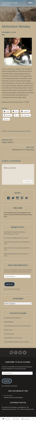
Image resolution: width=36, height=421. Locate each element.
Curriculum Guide (9, 334)
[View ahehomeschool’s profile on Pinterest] (22, 198)
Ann (3, 35)
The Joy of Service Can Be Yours (13, 242)
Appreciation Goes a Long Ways (13, 248)
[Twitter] (24, 351)
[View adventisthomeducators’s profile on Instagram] (18, 198)
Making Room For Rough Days (23, 148)
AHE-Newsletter (8, 395)
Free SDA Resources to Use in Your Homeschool (17, 326)
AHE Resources (8, 330)
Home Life (10, 131)
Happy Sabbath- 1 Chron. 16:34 (13, 338)
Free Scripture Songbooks (11, 238)
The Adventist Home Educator (12, 318)
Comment (28, 181)
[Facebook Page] (11, 351)
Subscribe (7, 381)
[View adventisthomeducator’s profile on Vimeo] (27, 198)
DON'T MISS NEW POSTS (18, 265)
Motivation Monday (19, 131)
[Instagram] (16, 351)
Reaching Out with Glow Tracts (12, 254)
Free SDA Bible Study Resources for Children (16, 342)
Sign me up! (9, 284)
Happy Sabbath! (8, 322)
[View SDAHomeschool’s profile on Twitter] (13, 198)
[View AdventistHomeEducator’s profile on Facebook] (9, 198)
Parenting (27, 131)
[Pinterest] (20, 351)
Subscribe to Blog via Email (18, 362)
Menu (30, 3)
